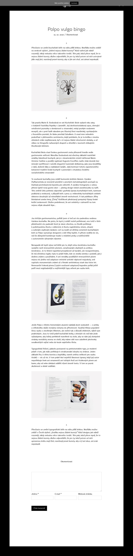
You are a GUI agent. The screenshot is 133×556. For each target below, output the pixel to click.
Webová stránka (85, 494)
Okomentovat (72, 35)
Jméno (35, 494)
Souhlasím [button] (74, 3)
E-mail (58, 494)
